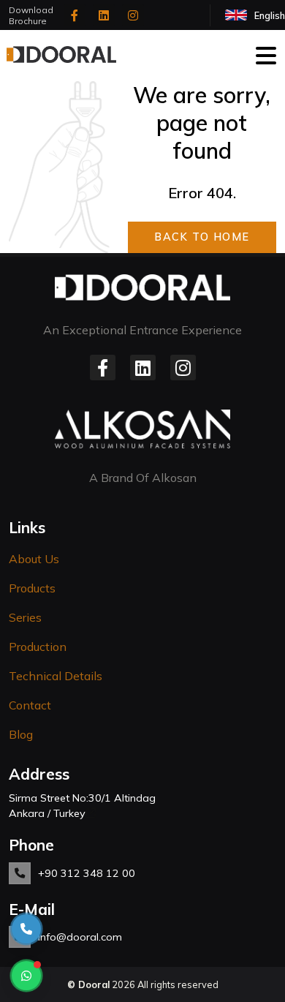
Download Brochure (31, 15)
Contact (30, 705)
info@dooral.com (80, 936)
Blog (21, 734)
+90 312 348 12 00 (86, 873)
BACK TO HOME (201, 237)
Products (32, 588)
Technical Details (55, 675)
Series (25, 617)
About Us (34, 558)
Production (37, 646)
